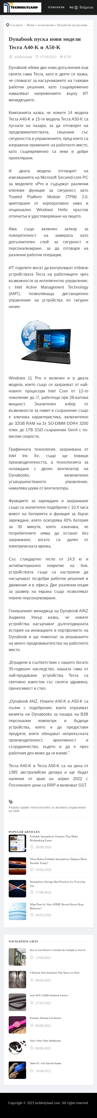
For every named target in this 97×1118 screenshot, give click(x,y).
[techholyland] (22, 7)
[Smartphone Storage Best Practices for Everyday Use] (17, 888)
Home (31, 25)
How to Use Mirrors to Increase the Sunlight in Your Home (59, 950)
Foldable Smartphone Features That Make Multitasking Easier (54, 838)
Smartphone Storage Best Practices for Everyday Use (58, 883)
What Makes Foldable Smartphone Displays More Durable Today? (58, 861)
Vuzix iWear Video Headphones (45, 1040)
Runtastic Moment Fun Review (45, 1018)
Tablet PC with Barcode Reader (45, 1063)
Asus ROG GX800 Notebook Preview (49, 995)
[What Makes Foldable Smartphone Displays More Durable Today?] (17, 866)
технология (56, 7)
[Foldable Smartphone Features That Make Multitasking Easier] (17, 843)
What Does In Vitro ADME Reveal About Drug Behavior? (57, 906)
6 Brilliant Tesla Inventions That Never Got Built (54, 972)
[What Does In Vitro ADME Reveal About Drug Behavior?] (17, 911)
